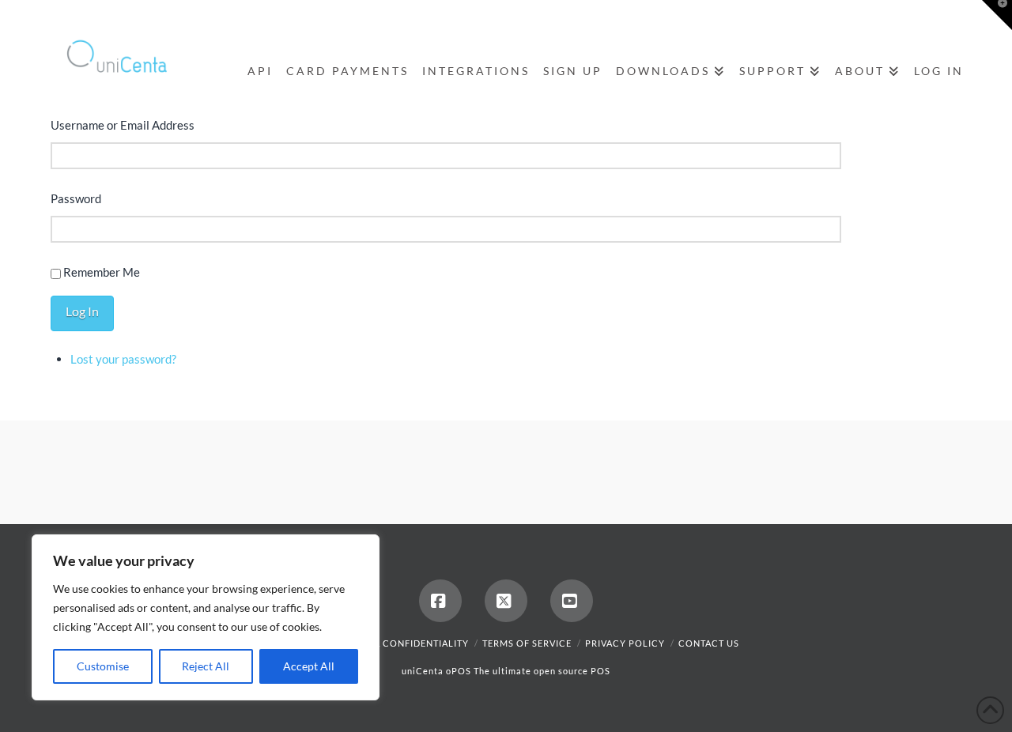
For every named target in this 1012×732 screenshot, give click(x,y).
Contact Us (708, 643)
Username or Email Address (122, 125)
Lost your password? (123, 359)
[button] (997, 15)
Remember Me (101, 272)
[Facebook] (888, 17)
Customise (103, 666)
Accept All (308, 666)
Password (76, 198)
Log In (82, 311)
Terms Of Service (527, 643)
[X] (918, 17)
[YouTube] (948, 17)
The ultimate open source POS (542, 671)
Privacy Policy (625, 643)
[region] (206, 617)
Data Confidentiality (413, 643)
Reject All (205, 666)
